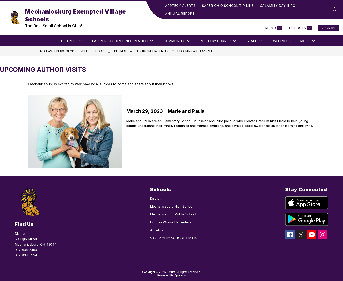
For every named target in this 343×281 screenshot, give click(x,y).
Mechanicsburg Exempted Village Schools (72, 51)
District (155, 198)
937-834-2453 (26, 250)
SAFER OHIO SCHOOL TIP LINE (228, 6)
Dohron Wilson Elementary (170, 222)
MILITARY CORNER (216, 41)
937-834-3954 (26, 255)
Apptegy (180, 275)
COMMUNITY (174, 41)
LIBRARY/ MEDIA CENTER (152, 51)
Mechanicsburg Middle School (173, 214)
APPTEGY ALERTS (180, 6)
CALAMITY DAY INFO (277, 6)
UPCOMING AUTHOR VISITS (195, 51)
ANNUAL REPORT (180, 13)
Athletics (156, 230)
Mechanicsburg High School (171, 206)
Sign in (328, 28)
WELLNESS (282, 41)
